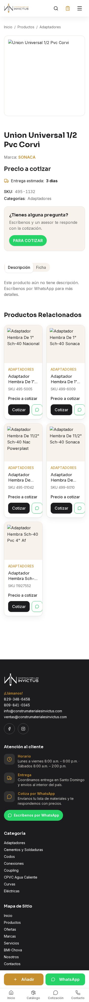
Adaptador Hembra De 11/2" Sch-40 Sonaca (63, 477)
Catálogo (33, 998)
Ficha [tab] (41, 267)
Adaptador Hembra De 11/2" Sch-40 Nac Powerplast (20, 477)
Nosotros (11, 957)
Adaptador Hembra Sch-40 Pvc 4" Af (21, 576)
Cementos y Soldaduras (23, 850)
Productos (26, 27)
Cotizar (19, 409)
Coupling (11, 870)
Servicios (11, 943)
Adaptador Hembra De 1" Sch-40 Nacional (21, 379)
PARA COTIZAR (28, 240)
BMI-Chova (13, 950)
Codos (9, 856)
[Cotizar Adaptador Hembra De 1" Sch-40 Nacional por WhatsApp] (37, 409)
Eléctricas (12, 891)
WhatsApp (69, 979)
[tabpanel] (44, 285)
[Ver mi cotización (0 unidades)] (67, 8)
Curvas (9, 884)
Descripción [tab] (19, 267)
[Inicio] (16, 8)
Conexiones (14, 863)
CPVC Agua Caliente (20, 877)
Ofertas (10, 929)
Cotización (56, 998)
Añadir (27, 979)
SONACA (27, 157)
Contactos (12, 964)
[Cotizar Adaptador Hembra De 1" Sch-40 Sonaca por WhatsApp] (79, 409)
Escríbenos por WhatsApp (36, 815)
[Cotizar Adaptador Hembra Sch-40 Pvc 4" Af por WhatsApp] (37, 606)
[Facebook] (9, 728)
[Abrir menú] (79, 8)
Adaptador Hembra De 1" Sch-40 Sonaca (64, 379)
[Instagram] (23, 728)
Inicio (8, 27)
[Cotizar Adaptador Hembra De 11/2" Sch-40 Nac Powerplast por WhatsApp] (37, 508)
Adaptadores (50, 27)
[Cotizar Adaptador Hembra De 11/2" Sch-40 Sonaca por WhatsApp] (79, 508)
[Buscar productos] (55, 8)
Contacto (78, 998)
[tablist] (27, 267)
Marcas (10, 936)
